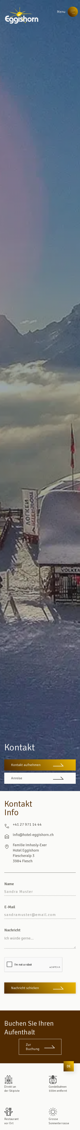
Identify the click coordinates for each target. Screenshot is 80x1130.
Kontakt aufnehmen (26, 765)
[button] (69, 1066)
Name (9, 884)
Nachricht (12, 930)
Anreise (16, 778)
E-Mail (9, 907)
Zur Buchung (32, 1047)
